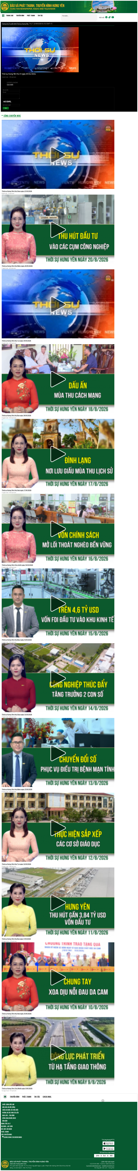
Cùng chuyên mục (12, 115)
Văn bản (4, 1121)
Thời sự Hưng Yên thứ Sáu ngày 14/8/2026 (17, 714)
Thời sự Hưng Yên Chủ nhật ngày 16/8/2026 (17, 565)
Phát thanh (31, 15)
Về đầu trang (109, 1100)
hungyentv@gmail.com (93, 1166)
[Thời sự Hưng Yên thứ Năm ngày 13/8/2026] (58, 753)
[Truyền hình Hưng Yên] (5, 1167)
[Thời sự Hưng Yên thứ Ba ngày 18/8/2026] (58, 379)
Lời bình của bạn (12, 82)
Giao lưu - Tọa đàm (8, 1115)
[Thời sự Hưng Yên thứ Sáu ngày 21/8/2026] (58, 154)
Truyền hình (20, 15)
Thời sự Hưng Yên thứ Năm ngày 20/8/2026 (17, 266)
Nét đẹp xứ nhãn (6, 1129)
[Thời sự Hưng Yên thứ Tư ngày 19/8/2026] (58, 304)
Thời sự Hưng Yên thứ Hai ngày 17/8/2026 (16, 490)
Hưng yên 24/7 (6, 1123)
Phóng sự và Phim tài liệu (10, 1112)
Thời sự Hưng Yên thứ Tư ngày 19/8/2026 (16, 341)
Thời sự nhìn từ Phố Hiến (10, 1110)
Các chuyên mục (6, 1134)
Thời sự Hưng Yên (23, 24)
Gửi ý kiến (10, 85)
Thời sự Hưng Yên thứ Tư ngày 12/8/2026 (16, 864)
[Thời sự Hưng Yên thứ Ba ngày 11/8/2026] (58, 902)
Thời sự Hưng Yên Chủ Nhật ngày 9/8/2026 (17, 1088)
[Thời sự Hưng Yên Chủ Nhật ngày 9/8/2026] (58, 1052)
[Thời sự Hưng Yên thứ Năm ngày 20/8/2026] (58, 229)
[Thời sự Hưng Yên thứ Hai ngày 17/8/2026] (58, 453)
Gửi (6, 108)
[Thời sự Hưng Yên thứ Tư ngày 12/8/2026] (58, 827)
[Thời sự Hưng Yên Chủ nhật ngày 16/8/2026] (58, 528)
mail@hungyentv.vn (108, 1166)
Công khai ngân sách (9, 1118)
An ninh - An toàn (7, 1126)
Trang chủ (9, 15)
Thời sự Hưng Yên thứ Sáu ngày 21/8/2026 (17, 191)
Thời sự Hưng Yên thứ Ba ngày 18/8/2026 (16, 415)
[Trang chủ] (5, 1097)
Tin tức (40, 15)
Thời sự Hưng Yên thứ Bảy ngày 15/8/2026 (17, 640)
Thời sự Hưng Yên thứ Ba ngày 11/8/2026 (16, 939)
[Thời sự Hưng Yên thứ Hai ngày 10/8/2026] (58, 977)
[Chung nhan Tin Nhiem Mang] (12, 1137)
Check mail (47, 1096)
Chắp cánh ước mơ (8, 1104)
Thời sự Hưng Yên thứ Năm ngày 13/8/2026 (17, 789)
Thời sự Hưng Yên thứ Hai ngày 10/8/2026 (16, 1014)
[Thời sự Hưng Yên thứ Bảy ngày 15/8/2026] (58, 603)
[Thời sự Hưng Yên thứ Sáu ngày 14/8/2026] (58, 678)
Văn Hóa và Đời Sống (8, 1107)
